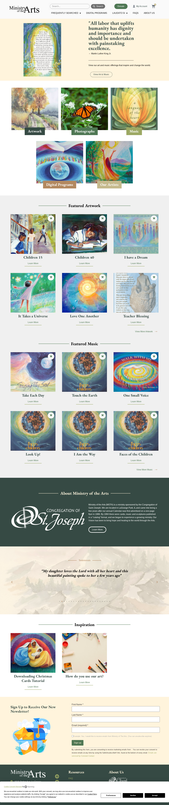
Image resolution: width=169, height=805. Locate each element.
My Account (141, 6)
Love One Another (84, 316)
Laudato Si (118, 13)
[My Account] (134, 6)
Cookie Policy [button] (92, 794)
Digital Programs (96, 13)
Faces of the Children (136, 454)
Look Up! (33, 454)
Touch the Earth (84, 395)
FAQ (71, 778)
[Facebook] (57, 776)
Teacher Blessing (136, 316)
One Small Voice (136, 395)
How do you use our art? (85, 676)
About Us (149, 13)
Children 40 (84, 257)
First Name (77, 704)
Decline (133, 795)
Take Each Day (33, 395)
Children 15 (33, 257)
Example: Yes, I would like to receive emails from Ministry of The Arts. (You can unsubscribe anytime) (112, 736)
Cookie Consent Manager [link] (13, 787)
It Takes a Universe (33, 316)
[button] (51, 219)
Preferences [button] (52, 797)
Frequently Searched (64, 13)
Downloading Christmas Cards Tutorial (33, 678)
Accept (155, 795)
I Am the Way (84, 454)
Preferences (111, 795)
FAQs (136, 13)
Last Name (77, 715)
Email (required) (80, 725)
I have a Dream (136, 257)
